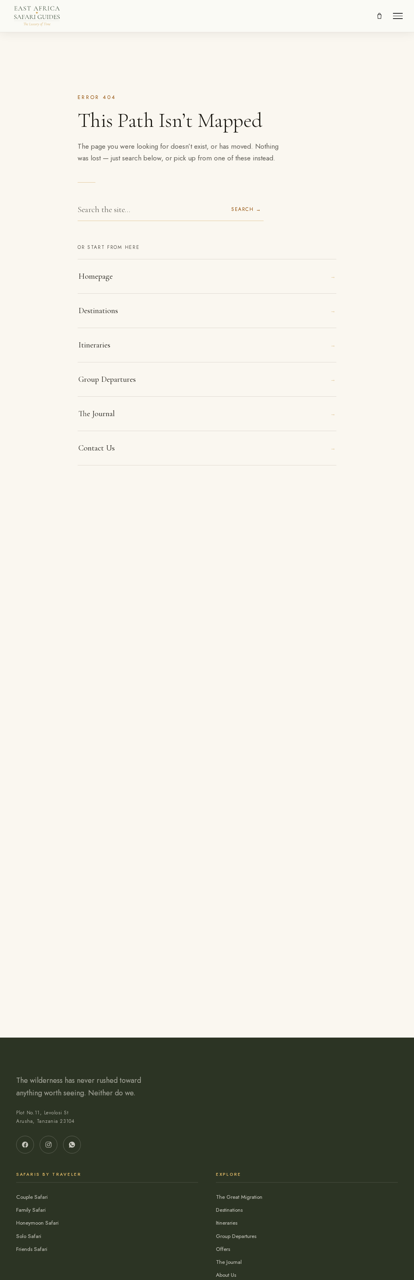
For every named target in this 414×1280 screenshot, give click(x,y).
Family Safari (31, 1210)
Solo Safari (28, 1236)
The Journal (207, 414)
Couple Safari (32, 1197)
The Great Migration (239, 1197)
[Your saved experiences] (379, 16)
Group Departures (207, 379)
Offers (223, 1249)
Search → (246, 209)
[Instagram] (48, 1145)
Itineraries (207, 345)
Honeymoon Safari (37, 1223)
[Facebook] (25, 1145)
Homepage (207, 276)
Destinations (207, 311)
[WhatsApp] (72, 1145)
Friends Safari (31, 1249)
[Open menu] (398, 16)
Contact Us (207, 448)
